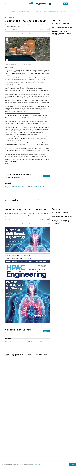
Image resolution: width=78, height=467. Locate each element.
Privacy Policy (37, 464)
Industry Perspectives (9, 17)
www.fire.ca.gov (25, 79)
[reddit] (29, 33)
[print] (49, 33)
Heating (13, 11)
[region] (39, 464)
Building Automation (53, 11)
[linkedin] (25, 33)
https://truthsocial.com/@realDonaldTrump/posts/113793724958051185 (22, 113)
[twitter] (27, 33)
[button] (5, 3)
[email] (31, 33)
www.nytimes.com (23, 103)
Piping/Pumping (63, 11)
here (30, 255)
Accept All (72, 464)
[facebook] (23, 33)
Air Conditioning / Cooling (40, 11)
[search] (8, 3)
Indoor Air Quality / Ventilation (24, 11)
